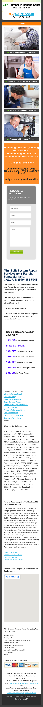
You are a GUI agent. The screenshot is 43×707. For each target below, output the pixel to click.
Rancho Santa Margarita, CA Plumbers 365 (24, 683)
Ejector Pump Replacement (14, 415)
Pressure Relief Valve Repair (14, 410)
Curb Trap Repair (10, 407)
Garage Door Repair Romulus (13, 560)
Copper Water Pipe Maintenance (16, 405)
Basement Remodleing (12, 418)
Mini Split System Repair (13, 394)
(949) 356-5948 (23, 14)
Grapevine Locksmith (11, 557)
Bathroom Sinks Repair (12, 399)
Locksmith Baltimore (10, 552)
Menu (22, 24)
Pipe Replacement (11, 413)
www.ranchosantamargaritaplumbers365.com (21, 693)
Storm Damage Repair (12, 402)
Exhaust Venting (10, 397)
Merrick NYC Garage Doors (13, 555)
